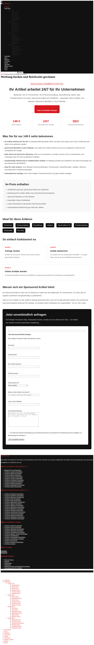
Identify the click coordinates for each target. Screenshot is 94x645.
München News (15, 46)
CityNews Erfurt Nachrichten (12, 486)
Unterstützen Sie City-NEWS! (13, 568)
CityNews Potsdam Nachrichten (13, 510)
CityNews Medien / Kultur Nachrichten (15, 534)
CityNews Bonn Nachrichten (12, 475)
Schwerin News (15, 48)
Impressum (7, 565)
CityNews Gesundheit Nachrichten (14, 532)
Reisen (6, 67)
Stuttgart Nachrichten (17, 49)
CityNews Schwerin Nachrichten (14, 513)
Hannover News (16, 31)
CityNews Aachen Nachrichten (13, 472)
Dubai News (15, 23)
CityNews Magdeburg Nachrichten (14, 502)
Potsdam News (15, 51)
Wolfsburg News (16, 54)
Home (2, 74)
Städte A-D (10, 10)
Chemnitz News (16, 18)
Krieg (5, 69)
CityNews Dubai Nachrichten (13, 483)
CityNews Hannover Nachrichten (14, 497)
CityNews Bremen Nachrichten (13, 477)
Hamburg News (15, 29)
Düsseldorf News (16, 25)
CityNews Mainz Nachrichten (13, 504)
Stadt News (7, 8)
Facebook (4, 551)
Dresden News (15, 20)
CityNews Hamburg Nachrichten (14, 495)
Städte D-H (10, 21)
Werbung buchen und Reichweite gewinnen (17, 566)
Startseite (6, 6)
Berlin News (15, 13)
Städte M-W (11, 44)
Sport (5, 57)
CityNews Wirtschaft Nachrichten (14, 529)
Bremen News (15, 16)
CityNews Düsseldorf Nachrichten (14, 485)
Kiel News (14, 34)
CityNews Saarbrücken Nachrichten (14, 512)
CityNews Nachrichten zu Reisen (14, 539)
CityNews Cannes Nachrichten (13, 478)
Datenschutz (8, 563)
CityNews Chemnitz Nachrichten (14, 480)
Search (21, 72)
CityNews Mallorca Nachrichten (13, 505)
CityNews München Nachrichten (14, 508)
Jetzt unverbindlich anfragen (47, 110)
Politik (6, 62)
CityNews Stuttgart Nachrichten (13, 515)
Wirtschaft (7, 64)
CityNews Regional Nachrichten (13, 542)
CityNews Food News (10, 540)
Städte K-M (11, 33)
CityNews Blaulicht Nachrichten (13, 530)
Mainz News (15, 41)
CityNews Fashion (9, 544)
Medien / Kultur (8, 66)
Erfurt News (15, 26)
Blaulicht (6, 59)
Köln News (14, 36)
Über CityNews (9, 560)
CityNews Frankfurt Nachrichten (14, 494)
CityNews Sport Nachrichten (12, 527)
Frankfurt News (15, 28)
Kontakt (6, 561)
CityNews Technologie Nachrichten (14, 537)
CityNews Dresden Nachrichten (13, 481)
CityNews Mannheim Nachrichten (14, 507)
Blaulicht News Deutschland (12, 470)
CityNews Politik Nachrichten (13, 525)
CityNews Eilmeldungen (11, 535)
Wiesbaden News (16, 53)
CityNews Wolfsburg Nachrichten (14, 518)
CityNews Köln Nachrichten (12, 500)
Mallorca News (15, 43)
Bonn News (14, 15)
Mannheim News (16, 38)
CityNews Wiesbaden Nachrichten (14, 517)
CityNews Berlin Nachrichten (13, 473)
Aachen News (15, 11)
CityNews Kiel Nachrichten (12, 499)
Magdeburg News (16, 39)
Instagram (4, 552)
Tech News (7, 61)
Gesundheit (7, 56)
